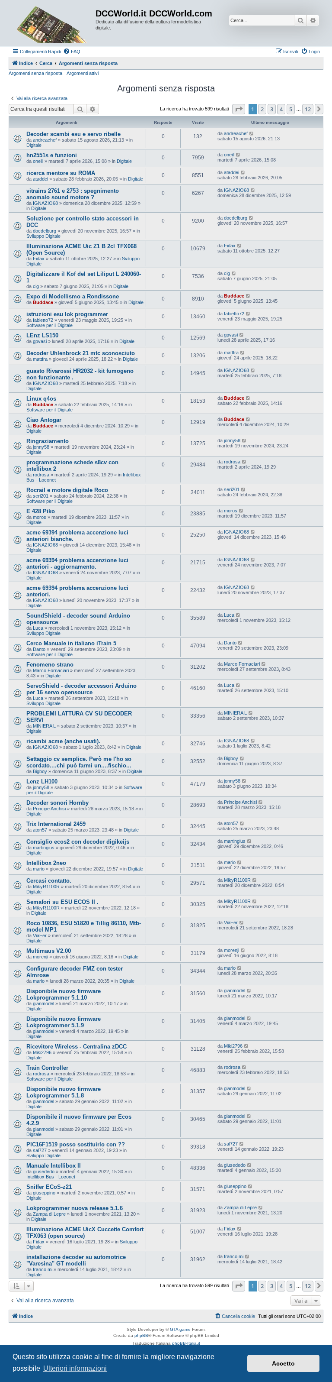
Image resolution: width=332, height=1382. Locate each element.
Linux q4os (41, 398)
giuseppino (44, 1192)
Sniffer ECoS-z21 (49, 1187)
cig (36, 286)
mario (39, 868)
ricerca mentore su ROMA (60, 173)
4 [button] (281, 109)
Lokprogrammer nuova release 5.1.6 (74, 1208)
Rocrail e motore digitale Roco (67, 490)
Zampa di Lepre (49, 1214)
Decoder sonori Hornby (57, 802)
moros (39, 517)
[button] (238, 109)
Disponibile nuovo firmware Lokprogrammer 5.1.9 (63, 1022)
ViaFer (40, 935)
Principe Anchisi (49, 808)
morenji (40, 956)
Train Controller (47, 1068)
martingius (43, 847)
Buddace (43, 302)
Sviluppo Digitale (43, 236)
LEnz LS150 (42, 335)
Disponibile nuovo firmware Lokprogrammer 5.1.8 (63, 1092)
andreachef (45, 139)
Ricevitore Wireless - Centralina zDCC (76, 1046)
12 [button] (308, 109)
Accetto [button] (283, 1363)
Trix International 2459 (56, 824)
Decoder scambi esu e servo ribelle (73, 134)
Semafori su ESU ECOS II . (62, 902)
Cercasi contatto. (48, 880)
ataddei (40, 178)
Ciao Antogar (43, 420)
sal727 (40, 1150)
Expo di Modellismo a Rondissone (72, 296)
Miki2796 (42, 1052)
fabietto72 (43, 320)
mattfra (40, 359)
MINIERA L (44, 725)
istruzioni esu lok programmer (67, 314)
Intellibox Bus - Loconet (50, 1176)
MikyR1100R (46, 886)
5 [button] (290, 109)
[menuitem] (71, 51)
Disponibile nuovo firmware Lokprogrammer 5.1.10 (63, 994)
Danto (39, 649)
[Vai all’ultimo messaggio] (252, 133)
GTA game (180, 1329)
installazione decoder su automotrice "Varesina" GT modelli (76, 1260)
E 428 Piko (40, 511)
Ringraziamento (47, 441)
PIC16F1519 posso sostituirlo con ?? (75, 1144)
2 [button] (262, 109)
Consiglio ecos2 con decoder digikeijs (77, 841)
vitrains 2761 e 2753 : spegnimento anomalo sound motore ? (72, 194)
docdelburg (44, 230)
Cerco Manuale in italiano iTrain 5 (71, 643)
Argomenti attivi (83, 73)
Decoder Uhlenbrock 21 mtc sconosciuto (80, 353)
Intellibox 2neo (46, 863)
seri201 (40, 495)
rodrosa (41, 474)
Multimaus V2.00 (48, 951)
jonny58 (41, 447)
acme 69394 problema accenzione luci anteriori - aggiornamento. (77, 563)
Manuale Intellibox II (53, 1165)
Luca (38, 628)
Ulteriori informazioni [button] (75, 1368)
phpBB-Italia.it (186, 1343)
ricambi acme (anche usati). (63, 741)
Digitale (34, 145)
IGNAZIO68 (45, 203)
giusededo (43, 1171)
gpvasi (40, 341)
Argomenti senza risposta (35, 73)
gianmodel (43, 1003)
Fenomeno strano (49, 664)
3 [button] (271, 109)
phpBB (141, 1335)
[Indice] (53, 23)
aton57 (40, 829)
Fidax (39, 258)
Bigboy (40, 771)
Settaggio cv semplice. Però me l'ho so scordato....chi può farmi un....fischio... (78, 762)
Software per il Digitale (49, 325)
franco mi (42, 1269)
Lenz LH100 (41, 781)
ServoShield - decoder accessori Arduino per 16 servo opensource (81, 689)
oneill (38, 161)
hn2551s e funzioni (51, 155)
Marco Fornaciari (51, 670)
